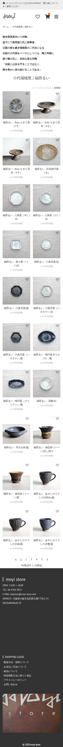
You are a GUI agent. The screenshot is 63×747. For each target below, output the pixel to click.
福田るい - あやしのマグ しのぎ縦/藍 (16, 542)
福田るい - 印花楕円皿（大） (47, 170)
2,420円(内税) (46, 405)
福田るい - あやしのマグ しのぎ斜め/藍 (46, 495)
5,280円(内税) (16, 452)
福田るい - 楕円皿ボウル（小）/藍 (46, 356)
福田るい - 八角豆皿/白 (46, 261)
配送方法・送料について (16, 662)
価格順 (48, 87)
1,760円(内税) (16, 270)
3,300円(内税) (16, 177)
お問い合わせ (11, 684)
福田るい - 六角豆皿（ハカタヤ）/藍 (16, 356)
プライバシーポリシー (15, 679)
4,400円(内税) (46, 177)
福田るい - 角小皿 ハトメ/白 (16, 263)
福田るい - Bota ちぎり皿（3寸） (16, 124)
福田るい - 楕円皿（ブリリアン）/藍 (16, 402)
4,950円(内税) (46, 130)
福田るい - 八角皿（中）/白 (16, 217)
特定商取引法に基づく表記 (17, 675)
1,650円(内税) (46, 266)
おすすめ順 (37, 87)
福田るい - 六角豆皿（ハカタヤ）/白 (46, 309)
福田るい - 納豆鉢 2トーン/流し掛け (47, 449)
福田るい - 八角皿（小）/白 (46, 217)
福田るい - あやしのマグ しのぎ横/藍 (46, 542)
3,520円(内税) (46, 455)
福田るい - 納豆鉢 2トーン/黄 (16, 495)
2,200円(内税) (16, 130)
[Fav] (37, 17)
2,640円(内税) (46, 362)
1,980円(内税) (46, 223)
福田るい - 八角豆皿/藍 (16, 308)
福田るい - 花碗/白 (47, 400)
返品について (11, 671)
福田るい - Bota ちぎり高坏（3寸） (16, 170)
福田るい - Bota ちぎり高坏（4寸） (46, 124)
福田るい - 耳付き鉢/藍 (16, 447)
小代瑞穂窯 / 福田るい (22, 26)
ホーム (6, 26)
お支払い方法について (15, 666)
